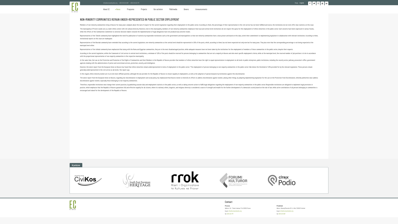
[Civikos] (88, 180)
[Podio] (281, 180)
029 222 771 (230, 214)
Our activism (158, 9)
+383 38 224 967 (124, 3)
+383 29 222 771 (134, 3)
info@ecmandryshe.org (110, 3)
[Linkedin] (326, 3)
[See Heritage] (136, 180)
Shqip (296, 3)
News (118, 9)
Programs (130, 9)
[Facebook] (310, 3)
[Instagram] (318, 3)
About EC (106, 9)
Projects (144, 9)
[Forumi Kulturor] (233, 180)
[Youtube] (322, 3)
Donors (186, 9)
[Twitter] (314, 3)
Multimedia (173, 9)
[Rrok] (185, 180)
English (302, 3)
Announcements (201, 9)
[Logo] (75, 7)
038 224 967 (282, 214)
